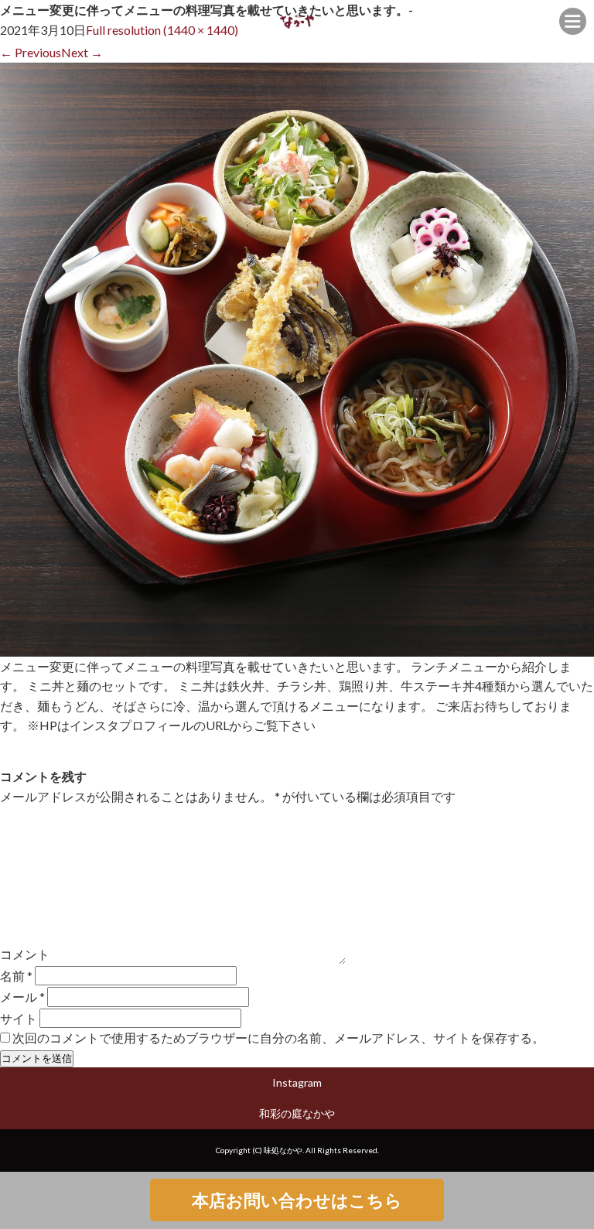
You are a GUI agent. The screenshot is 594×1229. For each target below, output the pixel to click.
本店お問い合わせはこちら (297, 1200)
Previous (30, 52)
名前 (16, 975)
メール (22, 996)
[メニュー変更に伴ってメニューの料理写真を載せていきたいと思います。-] (297, 646)
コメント (25, 954)
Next (82, 52)
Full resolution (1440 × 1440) (162, 29)
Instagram (297, 1082)
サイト (18, 1017)
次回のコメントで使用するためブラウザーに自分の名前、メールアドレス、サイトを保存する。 (278, 1037)
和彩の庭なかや (297, 1113)
